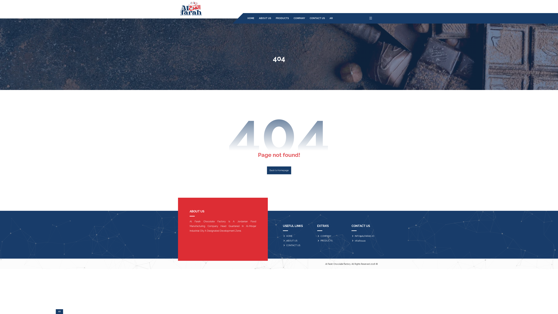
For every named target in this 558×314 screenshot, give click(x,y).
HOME (289, 236)
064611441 (360, 240)
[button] (370, 18)
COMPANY (326, 236)
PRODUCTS (326, 240)
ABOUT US (291, 240)
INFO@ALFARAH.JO (364, 236)
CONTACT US (293, 245)
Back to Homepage (279, 170)
